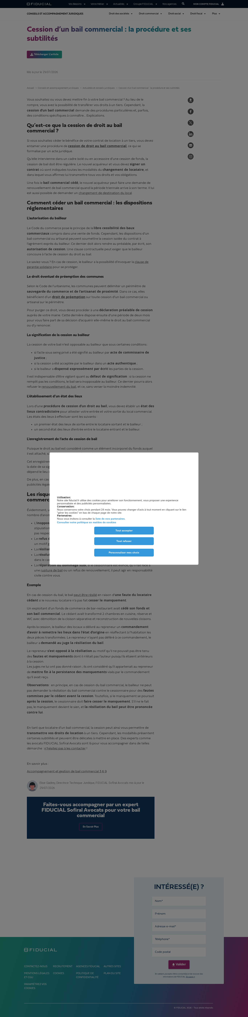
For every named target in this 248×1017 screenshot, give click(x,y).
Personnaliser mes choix (124, 552)
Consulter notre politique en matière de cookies (86, 522)
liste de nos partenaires (110, 518)
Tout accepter (124, 530)
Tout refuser (123, 541)
